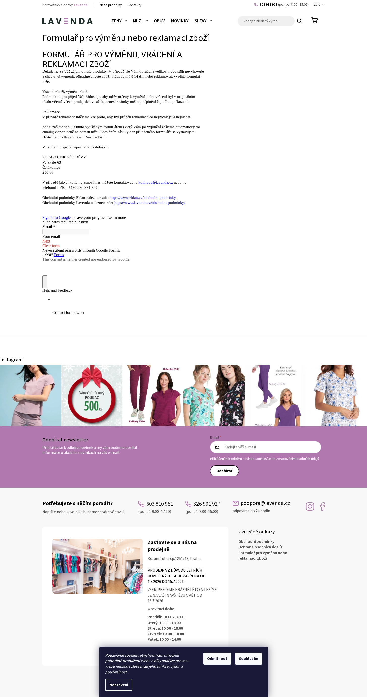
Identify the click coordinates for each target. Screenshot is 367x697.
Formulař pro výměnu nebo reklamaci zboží (262, 555)
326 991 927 (284, 4)
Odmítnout (217, 658)
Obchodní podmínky (256, 541)
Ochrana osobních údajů (260, 547)
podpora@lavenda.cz (261, 507)
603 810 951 (155, 507)
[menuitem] (119, 21)
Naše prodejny (111, 5)
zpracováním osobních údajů (297, 458)
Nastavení (118, 685)
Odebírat (224, 471)
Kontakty (135, 5)
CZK (317, 4)
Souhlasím (248, 658)
